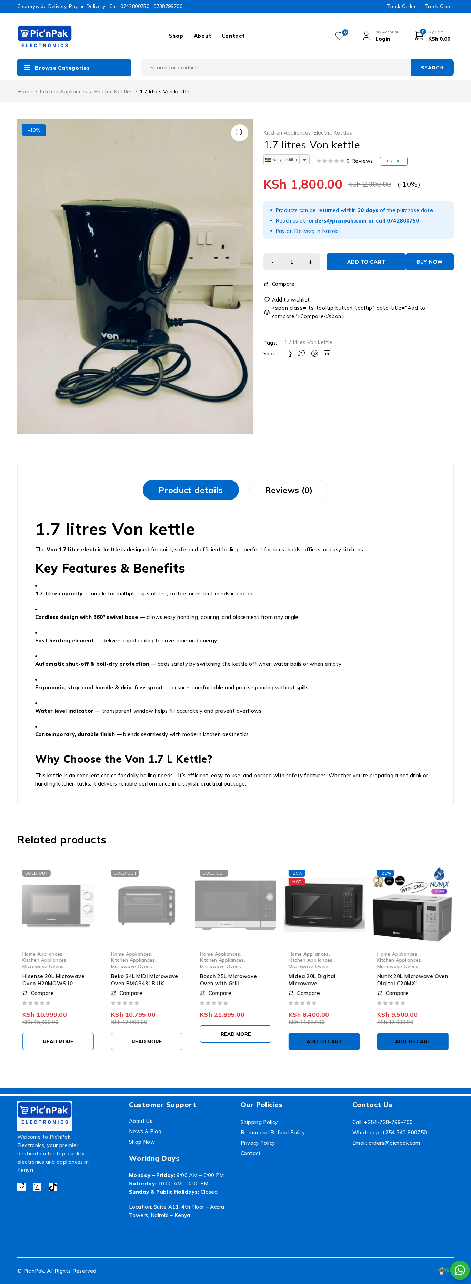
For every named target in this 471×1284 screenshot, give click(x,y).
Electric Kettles (113, 91)
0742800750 (403, 220)
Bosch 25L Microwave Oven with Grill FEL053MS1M (228, 983)
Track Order (401, 6)
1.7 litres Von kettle (308, 342)
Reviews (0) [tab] (288, 490)
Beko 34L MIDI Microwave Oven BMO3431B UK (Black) (144, 983)
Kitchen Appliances (63, 91)
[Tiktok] (53, 1187)
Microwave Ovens (43, 966)
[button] (239, 132)
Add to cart (366, 262)
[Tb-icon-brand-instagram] (37, 1187)
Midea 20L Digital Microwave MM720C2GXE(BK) (311, 983)
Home (25, 91)
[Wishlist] (287, 300)
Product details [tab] (191, 490)
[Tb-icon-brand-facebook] (21, 1187)
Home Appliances (42, 954)
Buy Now (430, 262)
